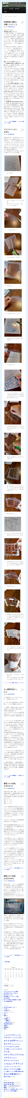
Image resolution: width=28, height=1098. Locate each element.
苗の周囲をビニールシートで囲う (11, 996)
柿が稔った (6, 1089)
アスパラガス (11, 1035)
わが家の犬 (6, 1010)
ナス (21, 1064)
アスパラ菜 (18, 1035)
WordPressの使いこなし (9, 1007)
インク (13, 1037)
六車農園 (6, 1019)
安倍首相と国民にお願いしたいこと (10, 23)
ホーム (5, 8)
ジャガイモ (18, 1049)
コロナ (10, 121)
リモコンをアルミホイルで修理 (11, 991)
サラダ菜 (6, 1049)
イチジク (7, 1037)
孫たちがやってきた (8, 995)
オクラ (6, 1040)
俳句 (5, 1014)
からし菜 (5, 1035)
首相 (23, 121)
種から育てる (9, 1022)
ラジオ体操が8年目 (8, 1001)
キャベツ (20, 1041)
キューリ (14, 1044)
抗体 (16, 868)
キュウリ (8, 1043)
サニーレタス (14, 1046)
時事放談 (14, 121)
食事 (5, 1029)
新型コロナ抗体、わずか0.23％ (10, 877)
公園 (19, 1071)
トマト (16, 1063)
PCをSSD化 (6, 998)
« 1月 (8, 980)
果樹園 (7, 1020)
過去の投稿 (7, 961)
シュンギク (12, 1049)
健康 (13, 682)
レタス (10, 1071)
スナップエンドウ (11, 1054)
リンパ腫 (6, 1071)
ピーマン (11, 1066)
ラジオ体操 (16, 1069)
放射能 (5, 1025)
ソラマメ (7, 1057)
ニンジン (6, 1066)
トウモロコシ (8, 1064)
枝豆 (21, 1071)
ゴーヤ (18, 1044)
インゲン (18, 1037)
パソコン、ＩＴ (7, 1012)
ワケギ (13, 1071)
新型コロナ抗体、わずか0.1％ (10, 784)
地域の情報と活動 (8, 1024)
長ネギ (6, 1076)
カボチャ (14, 1040)
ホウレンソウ (8, 1069)
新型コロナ (21, 775)
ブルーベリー (17, 1066)
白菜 (11, 1074)
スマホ (21, 1054)
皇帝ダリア (17, 1074)
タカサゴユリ (14, 1058)
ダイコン (7, 1060)
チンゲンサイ (15, 1060)
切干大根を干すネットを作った (11, 993)
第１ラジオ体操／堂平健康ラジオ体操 (12, 999)
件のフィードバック (19, 682)
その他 (5, 1009)
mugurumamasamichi (13, 1086)
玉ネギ (8, 1074)
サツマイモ (7, 1047)
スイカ (7, 1051)
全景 (16, 1071)
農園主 (5, 11)
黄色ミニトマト (11, 1076)
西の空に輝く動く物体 (9, 1082)
